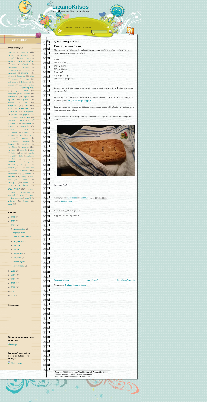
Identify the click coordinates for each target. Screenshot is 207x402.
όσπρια (11, 144)
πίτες (13, 152)
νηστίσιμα (30, 135)
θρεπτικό (15, 79)
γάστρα (20, 61)
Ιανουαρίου (19, 265)
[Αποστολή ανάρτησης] (90, 198)
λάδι (25, 102)
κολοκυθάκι (25, 93)
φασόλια (26, 182)
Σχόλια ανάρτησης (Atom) (75, 285)
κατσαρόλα (28, 87)
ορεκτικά (26, 141)
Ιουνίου (17, 245)
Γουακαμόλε (12, 67)
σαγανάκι (26, 159)
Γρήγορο (26, 67)
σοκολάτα (30, 167)
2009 (13, 295)
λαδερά (11, 102)
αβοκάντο (11, 52)
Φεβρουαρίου (20, 261)
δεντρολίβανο (13, 70)
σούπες (25, 170)
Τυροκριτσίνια (19, 232)
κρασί (26, 96)
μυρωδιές (19, 135)
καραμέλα (11, 85)
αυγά (11, 58)
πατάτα (25, 147)
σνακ (21, 168)
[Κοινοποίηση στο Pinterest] (105, 198)
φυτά (13, 192)
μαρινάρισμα (28, 114)
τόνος (24, 176)
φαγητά (12, 182)
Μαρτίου (18, 257)
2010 (13, 291)
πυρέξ (12, 156)
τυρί (25, 179)
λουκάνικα (24, 108)
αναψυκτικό (25, 55)
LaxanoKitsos (70, 7)
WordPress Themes (62, 377)
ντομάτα (23, 137)
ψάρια (11, 200)
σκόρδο (11, 167)
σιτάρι (28, 165)
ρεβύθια (20, 156)
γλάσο (14, 64)
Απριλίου (18, 253)
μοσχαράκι (26, 123)
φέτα (10, 185)
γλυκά (25, 63)
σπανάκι (11, 173)
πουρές (31, 153)
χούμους (31, 195)
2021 (13, 217)
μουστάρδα (24, 126)
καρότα (22, 85)
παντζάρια (12, 147)
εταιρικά (12, 73)
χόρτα (21, 195)
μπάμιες (11, 129)
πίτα (32, 150)
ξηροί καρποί (13, 141)
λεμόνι (27, 105)
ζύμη (32, 76)
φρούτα (31, 189)
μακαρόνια (29, 111)
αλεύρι (25, 52)
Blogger (106, 372)
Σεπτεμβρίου (19, 228)
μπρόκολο (26, 132)
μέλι (29, 117)
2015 (13, 270)
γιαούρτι (30, 61)
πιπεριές (23, 150)
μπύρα (10, 135)
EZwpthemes (85, 377)
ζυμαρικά (21, 76)
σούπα (14, 170)
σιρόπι (21, 165)
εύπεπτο (11, 76)
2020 (13, 221)
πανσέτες (25, 144)
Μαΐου (17, 249)
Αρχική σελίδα (93, 280)
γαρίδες (11, 61)
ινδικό (26, 78)
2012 (13, 283)
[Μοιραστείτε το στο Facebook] (102, 198)
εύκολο (24, 72)
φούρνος (64, 201)
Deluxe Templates (85, 374)
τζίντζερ (28, 173)
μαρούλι (14, 117)
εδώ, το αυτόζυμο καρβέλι (79, 100)
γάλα (29, 58)
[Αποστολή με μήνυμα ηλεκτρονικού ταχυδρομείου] (94, 198)
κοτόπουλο (12, 96)
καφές (16, 91)
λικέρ (10, 108)
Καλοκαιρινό (26, 82)
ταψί (19, 174)
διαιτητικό (26, 70)
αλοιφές (11, 55)
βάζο (21, 58)
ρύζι (14, 158)
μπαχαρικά (12, 132)
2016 (13, 225)
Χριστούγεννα (16, 198)
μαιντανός (12, 111)
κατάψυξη (14, 88)
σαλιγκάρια (26, 162)
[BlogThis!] (97, 198)
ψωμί (70, 201)
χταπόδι (28, 198)
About (78, 27)
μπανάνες (25, 129)
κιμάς (26, 90)
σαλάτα (12, 161)
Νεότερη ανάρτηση (61, 280)
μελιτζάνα (12, 120)
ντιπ (13, 138)
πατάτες (11, 149)
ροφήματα (30, 156)
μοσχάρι (11, 126)
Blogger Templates (62, 374)
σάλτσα (11, 164)
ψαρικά (26, 201)
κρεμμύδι (24, 99)
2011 (13, 287)
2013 (13, 279)
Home (69, 27)
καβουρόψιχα (13, 82)
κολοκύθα (12, 93)
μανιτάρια (15, 114)
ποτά (23, 153)
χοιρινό (11, 195)
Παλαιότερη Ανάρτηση (126, 280)
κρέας (11, 99)
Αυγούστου (19, 241)
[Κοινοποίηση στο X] (100, 198)
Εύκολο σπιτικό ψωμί (22, 236)
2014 (13, 275)
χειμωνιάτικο (25, 192)
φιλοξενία (23, 185)
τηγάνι (11, 176)
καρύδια (31, 85)
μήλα (22, 120)
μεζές (22, 117)
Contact (87, 27)
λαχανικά (13, 105)
